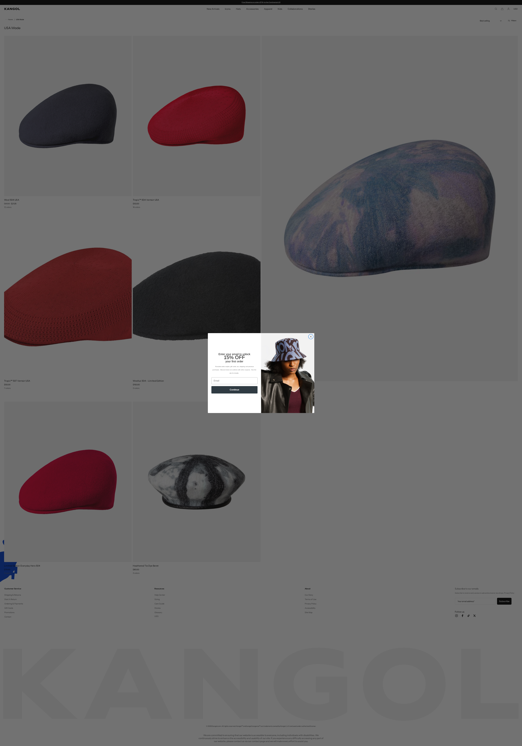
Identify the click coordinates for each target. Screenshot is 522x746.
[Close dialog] (310, 336)
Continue (234, 390)
